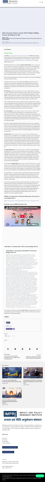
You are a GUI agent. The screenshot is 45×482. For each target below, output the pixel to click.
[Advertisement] (22, 20)
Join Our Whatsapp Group (8, 452)
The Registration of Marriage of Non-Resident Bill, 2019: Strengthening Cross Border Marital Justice (32, 381)
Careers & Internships (6, 443)
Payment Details (5, 441)
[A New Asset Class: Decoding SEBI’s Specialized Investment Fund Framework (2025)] (12, 372)
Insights (4, 38)
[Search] (40, 2)
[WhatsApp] (29, 349)
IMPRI (37, 310)
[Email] (14, 329)
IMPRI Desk (8, 326)
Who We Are (4, 438)
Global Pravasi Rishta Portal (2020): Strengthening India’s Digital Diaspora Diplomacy (10, 401)
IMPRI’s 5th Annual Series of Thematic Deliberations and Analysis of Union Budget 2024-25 (21, 200)
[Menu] (42, 2)
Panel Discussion (29, 38)
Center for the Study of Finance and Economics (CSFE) (19, 55)
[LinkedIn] (22, 349)
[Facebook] (8, 349)
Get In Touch (4, 439)
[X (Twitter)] (15, 349)
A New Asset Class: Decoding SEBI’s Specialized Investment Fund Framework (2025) (11, 380)
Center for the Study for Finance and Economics (16, 38)
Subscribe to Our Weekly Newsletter (10, 447)
